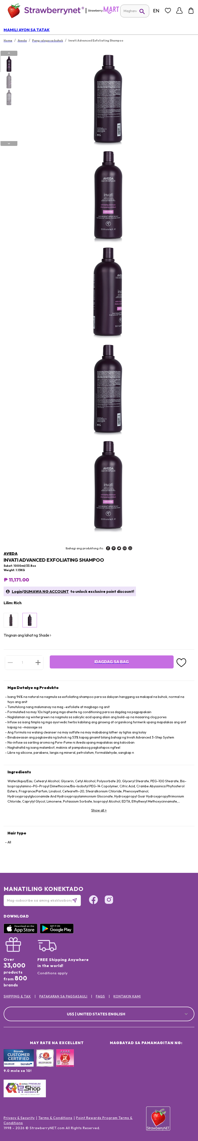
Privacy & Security (19, 1118)
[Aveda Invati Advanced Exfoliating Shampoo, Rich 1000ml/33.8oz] (29, 620)
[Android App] (58, 932)
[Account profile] (179, 10)
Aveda (11, 553)
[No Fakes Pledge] (65, 1063)
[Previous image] (8, 53)
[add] (38, 662)
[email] (125, 549)
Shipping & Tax (17, 996)
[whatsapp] (130, 549)
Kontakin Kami (127, 996)
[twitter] (119, 549)
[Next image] (8, 143)
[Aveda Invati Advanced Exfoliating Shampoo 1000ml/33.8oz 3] (9, 97)
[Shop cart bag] (191, 10)
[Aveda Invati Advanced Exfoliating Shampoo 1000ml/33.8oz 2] (9, 80)
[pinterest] (114, 549)
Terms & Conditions (55, 1118)
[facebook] (108, 549)
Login (17, 591)
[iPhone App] (22, 932)
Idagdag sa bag (111, 662)
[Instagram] (109, 900)
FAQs (100, 996)
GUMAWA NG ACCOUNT (46, 591)
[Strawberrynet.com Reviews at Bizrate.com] (19, 1065)
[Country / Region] (156, 10)
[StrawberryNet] (44, 10)
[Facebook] (93, 900)
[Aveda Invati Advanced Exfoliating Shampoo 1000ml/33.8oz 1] (9, 64)
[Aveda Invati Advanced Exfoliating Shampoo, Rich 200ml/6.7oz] (11, 620)
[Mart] (103, 12)
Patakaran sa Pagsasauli (63, 996)
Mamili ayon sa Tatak (27, 29)
